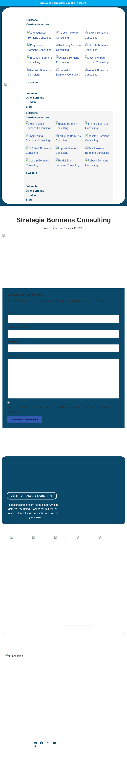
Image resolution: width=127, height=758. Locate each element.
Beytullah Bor (56, 228)
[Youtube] (54, 742)
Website (12, 341)
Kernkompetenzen (37, 117)
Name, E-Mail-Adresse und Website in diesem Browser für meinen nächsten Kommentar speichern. (59, 409)
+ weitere (33, 82)
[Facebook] (41, 742)
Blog (29, 199)
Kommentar (15, 356)
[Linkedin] (35, 742)
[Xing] (35, 745)
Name (11, 312)
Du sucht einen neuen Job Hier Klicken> (63, 2)
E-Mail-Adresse (17, 327)
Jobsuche (32, 186)
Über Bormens (35, 190)
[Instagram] (47, 742)
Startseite (32, 112)
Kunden (31, 195)
